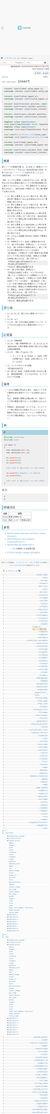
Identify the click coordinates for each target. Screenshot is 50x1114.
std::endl (39, 468)
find (5, 520)
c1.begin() (22, 473)
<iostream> (19, 437)
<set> (16, 440)
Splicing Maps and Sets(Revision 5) (20, 545)
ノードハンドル (18, 173)
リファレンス (12, 571)
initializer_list (25, 135)
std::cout (11, 468)
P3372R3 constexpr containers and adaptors (23, 553)
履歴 (39, 73)
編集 (47, 73)
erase (5, 517)
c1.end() (34, 473)
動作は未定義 (22, 267)
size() (19, 362)
